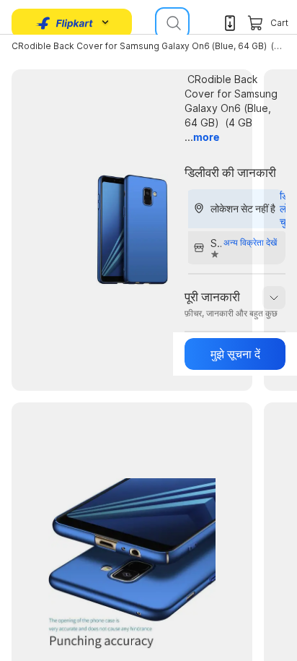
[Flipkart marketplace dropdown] (65, 23)
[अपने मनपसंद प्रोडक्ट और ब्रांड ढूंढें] (172, 23)
